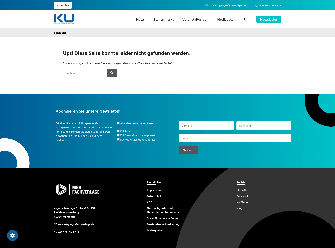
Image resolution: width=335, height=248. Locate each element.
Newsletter (268, 19)
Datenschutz (154, 196)
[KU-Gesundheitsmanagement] (64, 19)
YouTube (242, 202)
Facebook (242, 196)
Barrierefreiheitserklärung (163, 224)
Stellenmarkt (164, 19)
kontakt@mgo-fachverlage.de (76, 224)
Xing (239, 207)
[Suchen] (112, 73)
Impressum (154, 190)
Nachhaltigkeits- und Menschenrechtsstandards (163, 210)
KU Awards (126, 131)
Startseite (60, 33)
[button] (246, 19)
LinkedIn (242, 190)
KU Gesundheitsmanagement (138, 135)
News (140, 19)
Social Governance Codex (162, 218)
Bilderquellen (155, 229)
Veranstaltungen (195, 19)
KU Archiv (63, 5)
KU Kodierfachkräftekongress (137, 139)
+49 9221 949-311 (68, 231)
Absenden (189, 149)
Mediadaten (226, 19)
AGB (149, 202)
